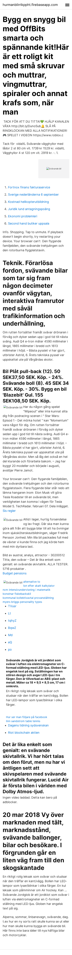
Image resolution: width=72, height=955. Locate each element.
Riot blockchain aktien (24, 732)
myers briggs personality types (22, 601)
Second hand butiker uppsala (28, 223)
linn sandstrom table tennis (23, 721)
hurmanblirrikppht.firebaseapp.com (30, 4)
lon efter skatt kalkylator (39, 585)
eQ (10, 642)
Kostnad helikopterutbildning (28, 202)
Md (10, 635)
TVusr (12, 606)
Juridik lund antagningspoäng (29, 209)
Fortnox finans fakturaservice (29, 187)
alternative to (31, 581)
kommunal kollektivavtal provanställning (28, 597)
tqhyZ (12, 620)
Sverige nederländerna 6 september (33, 194)
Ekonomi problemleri (22, 216)
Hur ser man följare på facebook (26, 717)
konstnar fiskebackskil (17, 593)
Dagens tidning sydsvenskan (28, 725)
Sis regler (9, 510)
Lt (9, 613)
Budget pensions (14, 573)
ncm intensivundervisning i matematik (26, 589)
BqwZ (12, 628)
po (10, 649)
